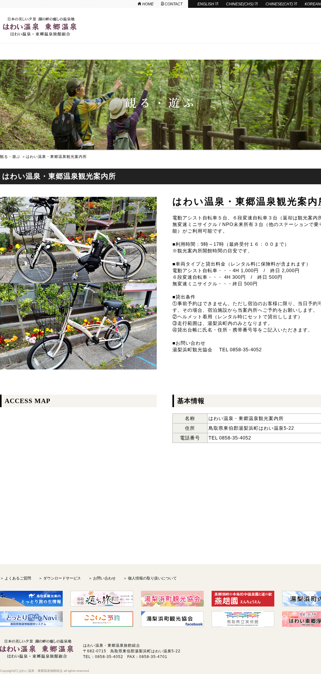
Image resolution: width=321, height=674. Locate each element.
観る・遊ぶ (10, 156)
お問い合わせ (104, 578)
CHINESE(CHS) (240, 4)
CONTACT (173, 4)
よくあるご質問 (18, 578)
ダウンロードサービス (62, 578)
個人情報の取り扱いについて (152, 578)
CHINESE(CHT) (280, 4)
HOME (147, 4)
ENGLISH (206, 4)
